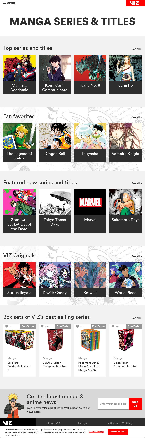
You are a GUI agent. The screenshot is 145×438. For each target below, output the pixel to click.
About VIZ (53, 423)
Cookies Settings (96, 431)
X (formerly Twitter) (120, 423)
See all (136, 49)
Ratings (82, 423)
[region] (72, 432)
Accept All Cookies (117, 431)
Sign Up (135, 403)
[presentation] (19, 340)
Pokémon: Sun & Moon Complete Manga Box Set (88, 366)
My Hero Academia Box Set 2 (18, 366)
